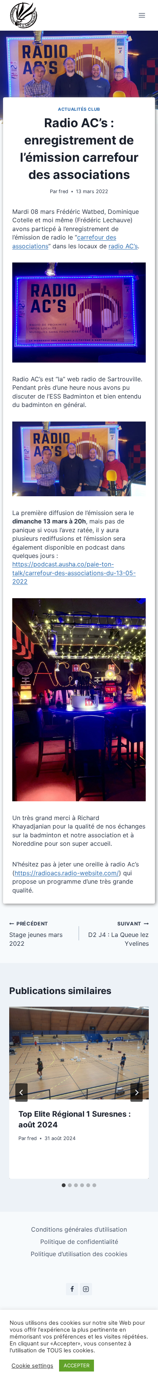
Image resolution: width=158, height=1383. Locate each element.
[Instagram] (86, 1289)
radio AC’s (123, 246)
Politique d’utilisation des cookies (79, 1254)
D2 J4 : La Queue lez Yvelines (118, 934)
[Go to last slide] (21, 1092)
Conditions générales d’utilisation (79, 1229)
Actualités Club (79, 109)
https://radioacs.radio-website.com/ (67, 873)
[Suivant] (136, 1092)
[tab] (64, 1185)
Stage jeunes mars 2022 (36, 934)
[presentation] (79, 1053)
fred (63, 191)
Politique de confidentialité (79, 1241)
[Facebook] (72, 1289)
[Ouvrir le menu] (142, 15)
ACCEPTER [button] (76, 1365)
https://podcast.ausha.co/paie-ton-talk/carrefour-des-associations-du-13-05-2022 (74, 572)
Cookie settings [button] (32, 1365)
